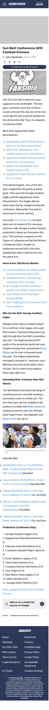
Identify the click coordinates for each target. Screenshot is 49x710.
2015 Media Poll (22, 220)
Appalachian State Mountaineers (24, 615)
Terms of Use (9, 657)
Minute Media (18, 678)
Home (5, 615)
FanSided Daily (32, 647)
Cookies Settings (33, 670)
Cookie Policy (31, 657)
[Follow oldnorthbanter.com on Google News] (42, 604)
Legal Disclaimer (11, 662)
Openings (7, 642)
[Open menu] (4, 4)
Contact (28, 642)
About (5, 637)
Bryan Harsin (10, 418)
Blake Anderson (36, 406)
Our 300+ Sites (10, 647)
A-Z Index (7, 670)
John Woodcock (14, 57)
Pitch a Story (9, 652)
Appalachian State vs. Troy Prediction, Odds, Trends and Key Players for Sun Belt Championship (23, 469)
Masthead (30, 637)
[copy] (19, 62)
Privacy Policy (31, 652)
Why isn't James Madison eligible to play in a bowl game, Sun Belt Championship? (24, 505)
